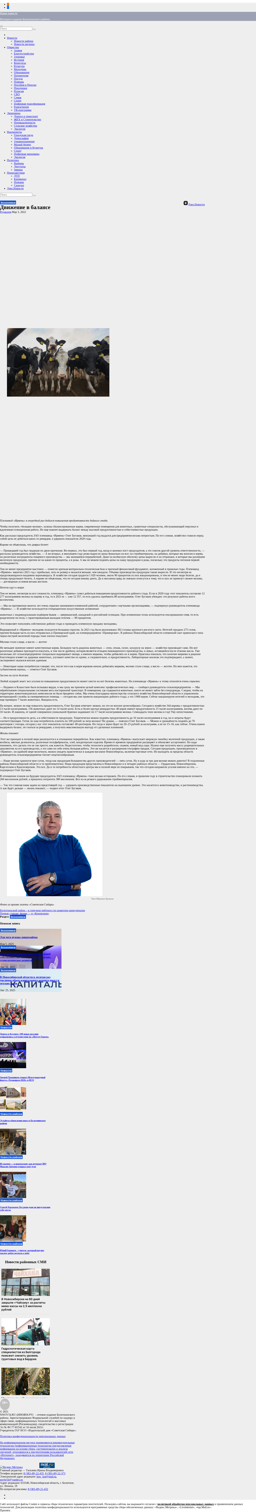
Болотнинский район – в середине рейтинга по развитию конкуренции (42, 910)
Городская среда (23, 135)
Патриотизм (21, 75)
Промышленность (24, 122)
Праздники (20, 88)
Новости (12, 37)
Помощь (19, 81)
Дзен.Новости (15, 188)
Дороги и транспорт (26, 116)
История (19, 59)
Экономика (13, 113)
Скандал (19, 185)
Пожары (19, 182)
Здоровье (19, 56)
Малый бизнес (22, 144)
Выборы (19, 163)
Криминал (20, 179)
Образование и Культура (28, 147)
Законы (18, 169)
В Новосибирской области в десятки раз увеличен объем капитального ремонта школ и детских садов (29, 980)
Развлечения (21, 106)
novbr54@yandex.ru (11, 1479)
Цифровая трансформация (29, 103)
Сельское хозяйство (25, 125)
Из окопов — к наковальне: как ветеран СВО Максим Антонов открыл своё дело (23, 1165)
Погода (18, 78)
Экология (19, 128)
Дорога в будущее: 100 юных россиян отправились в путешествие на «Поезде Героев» (24, 1035)
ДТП (17, 175)
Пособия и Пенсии (25, 84)
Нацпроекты (14, 132)
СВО (17, 94)
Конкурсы (20, 63)
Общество (13, 47)
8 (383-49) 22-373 (55, 1473)
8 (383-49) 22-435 (34, 1473)
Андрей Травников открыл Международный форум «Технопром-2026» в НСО (22, 1078)
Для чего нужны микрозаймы (19, 937)
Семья (17, 97)
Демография (21, 138)
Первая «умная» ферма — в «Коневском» (24, 913)
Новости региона (24, 44)
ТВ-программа (22, 110)
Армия (18, 50)
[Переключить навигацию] (1, 26)
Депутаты (20, 166)
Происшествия (16, 172)
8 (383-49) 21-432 (38, 1489)
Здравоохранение (24, 141)
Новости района (23, 41)
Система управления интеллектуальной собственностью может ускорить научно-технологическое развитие (25, 957)
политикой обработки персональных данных (185, 1504)
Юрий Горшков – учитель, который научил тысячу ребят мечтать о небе (22, 1251)
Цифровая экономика (26, 153)
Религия (19, 91)
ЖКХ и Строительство (27, 119)
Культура (19, 66)
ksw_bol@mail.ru (46, 1476)
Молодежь (20, 69)
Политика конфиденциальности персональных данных (33, 1436)
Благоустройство (24, 53)
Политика (13, 160)
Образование (21, 72)
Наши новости (8, 13)
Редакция (5, 211)
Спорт (17, 100)
